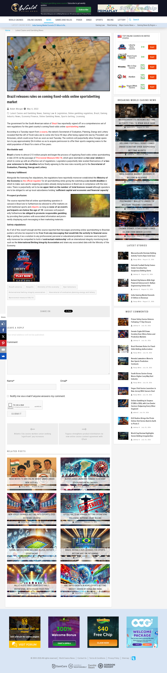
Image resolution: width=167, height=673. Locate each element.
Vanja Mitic (25, 486)
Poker (79, 20)
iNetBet (132, 77)
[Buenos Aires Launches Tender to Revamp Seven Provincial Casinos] (85, 457)
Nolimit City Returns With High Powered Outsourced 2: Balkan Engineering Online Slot (143, 283)
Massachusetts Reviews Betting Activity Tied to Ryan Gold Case (56, 25)
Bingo (89, 20)
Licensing (80, 116)
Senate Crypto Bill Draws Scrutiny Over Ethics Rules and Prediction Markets (143, 334)
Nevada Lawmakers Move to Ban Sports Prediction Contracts (142, 361)
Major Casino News (126, 25)
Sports (99, 20)
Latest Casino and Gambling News (26, 113)
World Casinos (16, 20)
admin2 (135, 412)
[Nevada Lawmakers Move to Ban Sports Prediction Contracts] (123, 361)
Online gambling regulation (80, 113)
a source (43, 132)
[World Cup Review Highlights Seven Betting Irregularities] (123, 436)
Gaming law (100, 25)
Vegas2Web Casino (132, 87)
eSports (35, 207)
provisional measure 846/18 (22, 298)
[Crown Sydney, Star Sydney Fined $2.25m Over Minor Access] (137, 213)
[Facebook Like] (3, 323)
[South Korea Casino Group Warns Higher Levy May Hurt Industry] (123, 376)
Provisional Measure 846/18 (49, 158)
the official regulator (32, 181)
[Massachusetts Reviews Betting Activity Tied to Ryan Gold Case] (137, 104)
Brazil (96, 113)
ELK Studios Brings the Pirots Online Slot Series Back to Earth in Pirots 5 (143, 421)
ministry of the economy (49, 287)
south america (16, 287)
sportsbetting (72, 126)
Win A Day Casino (131, 67)
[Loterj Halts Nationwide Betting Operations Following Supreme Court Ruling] (85, 493)
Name (10, 380)
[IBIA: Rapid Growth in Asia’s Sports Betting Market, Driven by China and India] (85, 564)
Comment (12, 342)
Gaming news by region (146, 25)
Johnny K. (79, 486)
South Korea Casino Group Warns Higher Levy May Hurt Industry (142, 376)
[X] (3, 336)
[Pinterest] (3, 343)
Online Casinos (34, 20)
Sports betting (68, 116)
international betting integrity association (27, 292)
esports (30, 287)
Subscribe (83, 9)
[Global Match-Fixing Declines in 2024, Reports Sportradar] (31, 528)
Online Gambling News (49, 116)
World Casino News (67, 658)
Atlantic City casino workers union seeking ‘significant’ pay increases (32, 435)
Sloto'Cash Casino (132, 57)
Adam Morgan (16, 109)
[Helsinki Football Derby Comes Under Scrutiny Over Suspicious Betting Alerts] (137, 131)
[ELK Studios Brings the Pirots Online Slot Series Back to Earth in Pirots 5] (123, 421)
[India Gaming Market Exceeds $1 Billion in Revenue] (137, 158)
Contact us (82, 658)
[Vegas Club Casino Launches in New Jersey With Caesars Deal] (123, 391)
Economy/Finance (30, 116)
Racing (110, 20)
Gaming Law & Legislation (55, 113)
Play (152, 47)
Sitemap (125, 658)
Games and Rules (63, 20)
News (48, 20)
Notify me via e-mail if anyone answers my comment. (37, 396)
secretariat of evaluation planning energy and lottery (72, 292)
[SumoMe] (3, 356)
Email (64, 380)
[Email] (3, 349)
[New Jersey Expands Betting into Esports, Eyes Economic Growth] (31, 493)
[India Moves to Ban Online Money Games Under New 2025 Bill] (31, 457)
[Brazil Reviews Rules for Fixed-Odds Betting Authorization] (123, 349)
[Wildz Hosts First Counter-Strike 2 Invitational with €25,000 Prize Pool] (31, 564)
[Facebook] (3, 330)
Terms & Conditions (97, 658)
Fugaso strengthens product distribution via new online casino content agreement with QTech (84, 436)
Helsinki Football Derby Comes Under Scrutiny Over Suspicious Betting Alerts (137, 147)
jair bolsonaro (70, 287)
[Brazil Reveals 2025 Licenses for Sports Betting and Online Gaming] (85, 528)
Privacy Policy (113, 658)
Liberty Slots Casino (132, 47)
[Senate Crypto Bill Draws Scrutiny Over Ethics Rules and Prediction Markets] (123, 334)
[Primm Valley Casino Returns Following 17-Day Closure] (123, 322)
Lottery (122, 20)
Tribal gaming (112, 25)
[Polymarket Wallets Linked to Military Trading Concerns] (137, 185)
